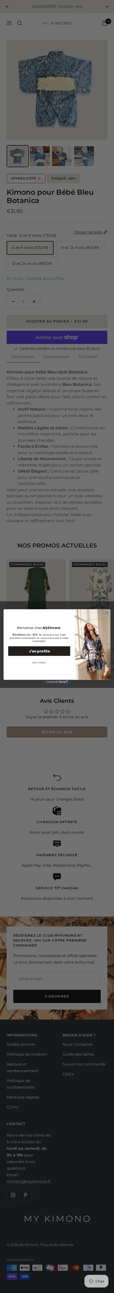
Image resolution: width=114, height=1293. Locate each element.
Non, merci (39, 662)
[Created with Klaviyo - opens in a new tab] (57, 682)
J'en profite (39, 651)
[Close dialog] (107, 613)
